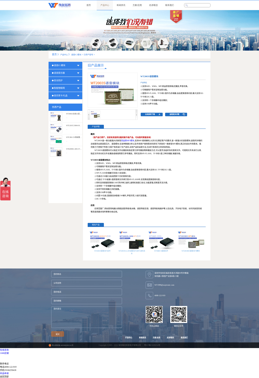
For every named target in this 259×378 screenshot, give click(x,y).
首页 (88, 5)
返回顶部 (4, 376)
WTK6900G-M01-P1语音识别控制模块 (79, 149)
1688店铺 (4, 353)
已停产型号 (88, 55)
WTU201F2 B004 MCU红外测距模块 (79, 125)
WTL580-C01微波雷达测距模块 (77, 137)
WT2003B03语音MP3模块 (191, 251)
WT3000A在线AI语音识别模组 (77, 114)
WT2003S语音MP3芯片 (102, 251)
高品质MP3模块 (127, 141)
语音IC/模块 (76, 55)
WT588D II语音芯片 (161, 251)
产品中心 (64, 55)
